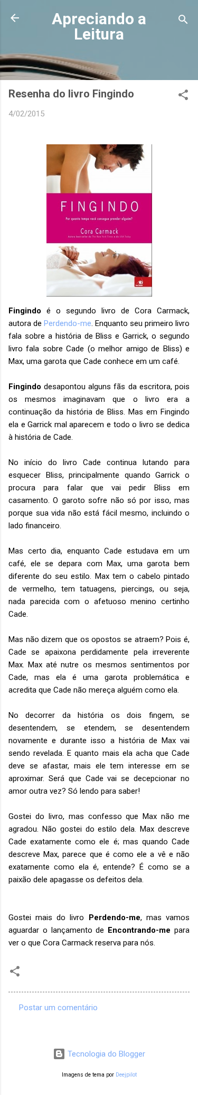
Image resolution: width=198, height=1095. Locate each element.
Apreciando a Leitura (99, 26)
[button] (183, 96)
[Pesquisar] (183, 21)
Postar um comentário (58, 1007)
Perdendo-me (67, 323)
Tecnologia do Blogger (105, 1054)
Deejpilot (126, 1074)
